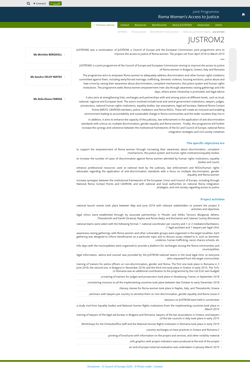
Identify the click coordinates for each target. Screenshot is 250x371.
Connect (41, 3)
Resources (140, 25)
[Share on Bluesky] (232, 51)
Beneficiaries (159, 25)
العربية (56, 3)
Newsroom (203, 25)
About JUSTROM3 (182, 25)
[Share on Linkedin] (232, 71)
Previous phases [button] (105, 25)
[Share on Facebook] (232, 64)
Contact (124, 25)
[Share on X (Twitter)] (232, 58)
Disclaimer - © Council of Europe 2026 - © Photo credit (119, 366)
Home (218, 25)
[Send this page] (232, 77)
